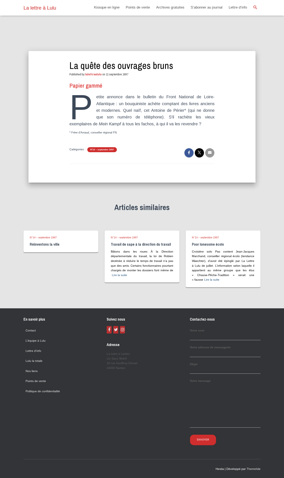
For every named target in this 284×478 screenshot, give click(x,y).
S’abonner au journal (206, 7)
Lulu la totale (34, 360)
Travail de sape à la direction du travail (141, 244)
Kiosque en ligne (107, 7)
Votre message (200, 380)
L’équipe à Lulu (36, 340)
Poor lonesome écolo (208, 244)
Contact (31, 330)
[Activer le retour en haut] (275, 469)
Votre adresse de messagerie (210, 347)
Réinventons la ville (44, 244)
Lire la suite (119, 275)
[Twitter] (115, 330)
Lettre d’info (238, 7)
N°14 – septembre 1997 (102, 149)
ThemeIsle (254, 469)
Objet (194, 364)
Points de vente (138, 7)
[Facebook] (109, 330)
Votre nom (197, 330)
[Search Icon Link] (255, 8)
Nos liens (32, 371)
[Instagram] (122, 330)
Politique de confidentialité (43, 391)
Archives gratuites (170, 7)
